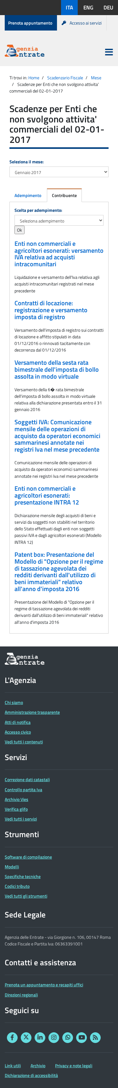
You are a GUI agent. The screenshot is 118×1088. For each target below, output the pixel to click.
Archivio (38, 1065)
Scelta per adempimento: (38, 210)
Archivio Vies (16, 799)
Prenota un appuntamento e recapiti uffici (44, 984)
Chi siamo (14, 702)
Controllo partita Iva (23, 789)
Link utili (13, 1065)
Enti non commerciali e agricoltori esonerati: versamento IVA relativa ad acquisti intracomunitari (59, 254)
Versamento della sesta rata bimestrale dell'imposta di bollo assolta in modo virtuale (56, 369)
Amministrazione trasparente (32, 712)
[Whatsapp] (67, 1037)
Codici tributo (17, 886)
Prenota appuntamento (30, 23)
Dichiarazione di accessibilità (31, 1075)
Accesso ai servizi (86, 23)
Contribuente (64, 195)
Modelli (12, 866)
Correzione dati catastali (27, 779)
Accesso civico (18, 732)
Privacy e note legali (73, 1065)
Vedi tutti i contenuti (24, 741)
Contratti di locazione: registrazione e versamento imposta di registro (50, 309)
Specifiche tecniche (23, 876)
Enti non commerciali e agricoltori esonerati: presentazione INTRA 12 (46, 495)
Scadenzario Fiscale (65, 77)
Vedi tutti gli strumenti (26, 896)
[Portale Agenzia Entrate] (24, 51)
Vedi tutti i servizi (21, 818)
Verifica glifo (16, 809)
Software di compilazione (28, 857)
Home (33, 77)
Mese (96, 77)
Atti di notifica (18, 722)
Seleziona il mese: (26, 161)
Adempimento (27, 195)
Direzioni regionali (21, 994)
